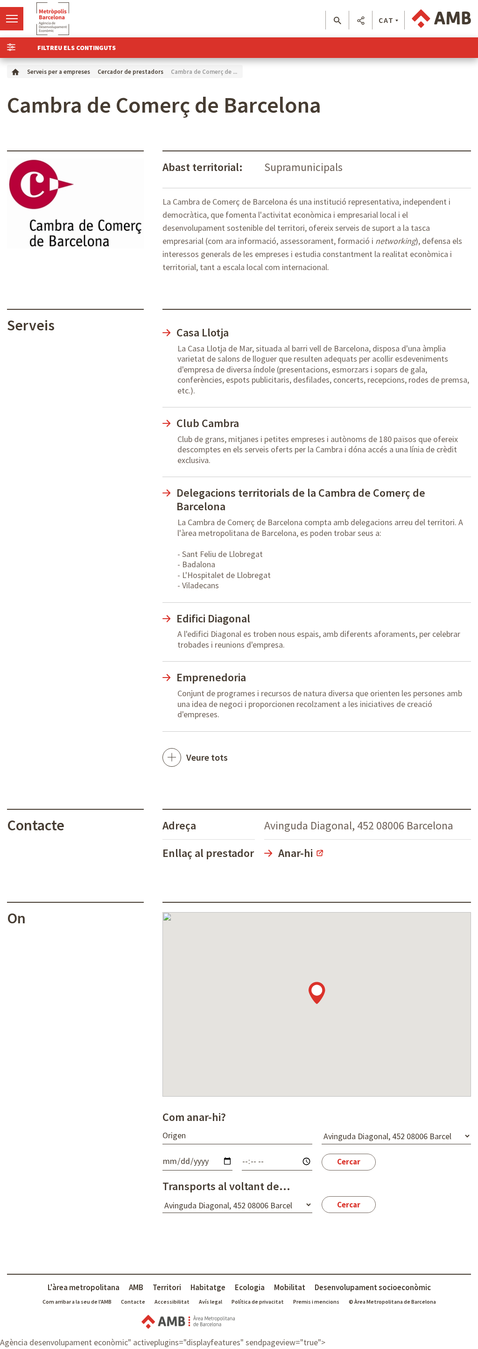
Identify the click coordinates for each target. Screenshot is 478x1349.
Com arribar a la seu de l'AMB (77, 1301)
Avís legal (210, 1301)
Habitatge (207, 1287)
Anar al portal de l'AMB (441, 18)
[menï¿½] (11, 18)
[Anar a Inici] (15, 71)
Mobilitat (289, 1287)
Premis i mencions (316, 1301)
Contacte (133, 1301)
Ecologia (250, 1287)
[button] (337, 20)
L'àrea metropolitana (84, 1287)
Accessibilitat (172, 1301)
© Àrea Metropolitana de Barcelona (392, 1301)
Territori (167, 1287)
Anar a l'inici (52, 18)
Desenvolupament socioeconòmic (373, 1287)
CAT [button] (386, 20)
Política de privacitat (258, 1301)
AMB (136, 1287)
